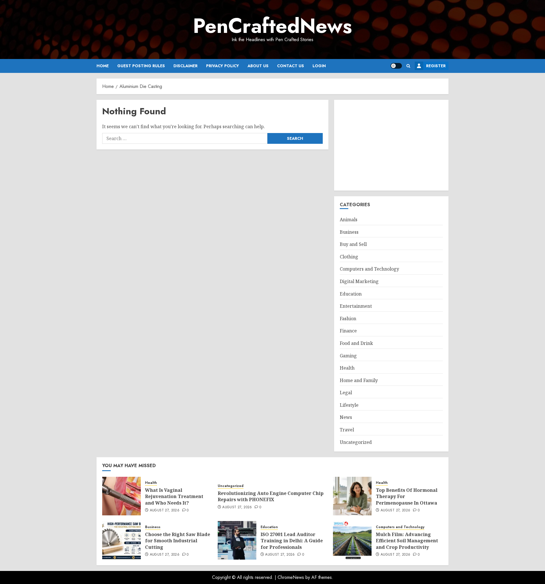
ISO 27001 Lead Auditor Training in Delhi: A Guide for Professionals (292, 540)
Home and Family (359, 380)
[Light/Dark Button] (396, 66)
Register (436, 66)
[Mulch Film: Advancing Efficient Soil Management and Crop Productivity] (352, 540)
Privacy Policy (222, 66)
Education (351, 294)
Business (349, 232)
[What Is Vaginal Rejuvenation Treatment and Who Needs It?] (121, 496)
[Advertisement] (391, 145)
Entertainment (356, 306)
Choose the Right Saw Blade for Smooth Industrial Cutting (177, 540)
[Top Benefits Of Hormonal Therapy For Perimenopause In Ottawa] (352, 496)
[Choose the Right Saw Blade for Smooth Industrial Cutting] (121, 540)
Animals (348, 219)
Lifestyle (349, 405)
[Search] (408, 65)
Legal (346, 392)
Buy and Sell (353, 244)
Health (347, 368)
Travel (347, 430)
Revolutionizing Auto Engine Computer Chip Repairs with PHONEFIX (271, 496)
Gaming (348, 356)
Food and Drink (356, 343)
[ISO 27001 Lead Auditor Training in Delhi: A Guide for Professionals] (237, 540)
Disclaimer (185, 66)
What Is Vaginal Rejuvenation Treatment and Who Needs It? (174, 496)
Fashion (348, 318)
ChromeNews (291, 577)
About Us (258, 66)
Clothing (349, 257)
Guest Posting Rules (141, 66)
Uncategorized (356, 442)
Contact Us (290, 66)
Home (103, 66)
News (346, 417)
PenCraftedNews (272, 26)
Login (319, 66)
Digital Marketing (359, 281)
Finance (348, 331)
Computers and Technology (369, 269)
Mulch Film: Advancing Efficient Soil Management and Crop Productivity (407, 540)
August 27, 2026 (164, 510)
